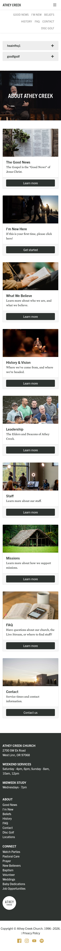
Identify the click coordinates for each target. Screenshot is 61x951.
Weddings (9, 879)
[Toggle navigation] (54, 4)
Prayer (7, 861)
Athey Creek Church (19, 745)
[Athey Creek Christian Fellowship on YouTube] (34, 940)
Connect (9, 846)
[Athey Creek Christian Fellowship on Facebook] (19, 940)
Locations (9, 837)
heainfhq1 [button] (14, 46)
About (8, 799)
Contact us (30, 712)
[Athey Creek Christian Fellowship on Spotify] (42, 940)
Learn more (30, 183)
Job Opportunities (14, 888)
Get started (30, 250)
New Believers (12, 865)
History (26, 21)
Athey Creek (12, 5)
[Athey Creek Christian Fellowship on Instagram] (27, 940)
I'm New (36, 14)
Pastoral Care (11, 856)
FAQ (37, 21)
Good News (21, 14)
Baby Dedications (14, 884)
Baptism (8, 870)
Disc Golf (47, 28)
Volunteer (9, 875)
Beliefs (49, 14)
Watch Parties (11, 852)
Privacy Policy (31, 933)
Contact (48, 21)
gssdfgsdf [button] (13, 56)
